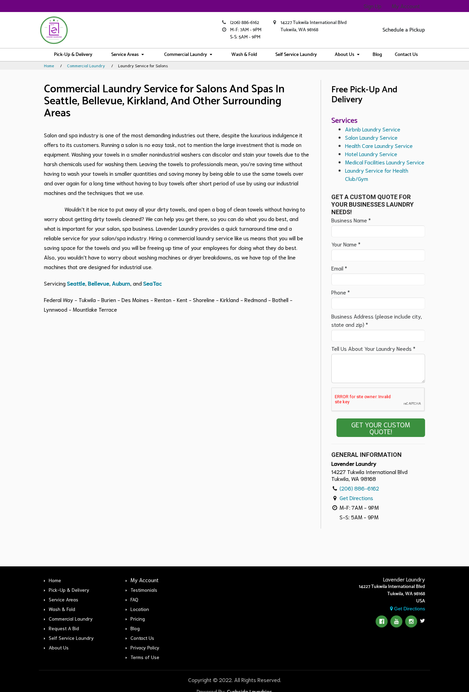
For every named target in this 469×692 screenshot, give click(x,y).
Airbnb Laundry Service (372, 128)
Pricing (137, 618)
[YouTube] (396, 621)
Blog (377, 55)
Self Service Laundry (296, 55)
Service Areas (125, 55)
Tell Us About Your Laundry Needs (373, 348)
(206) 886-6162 (244, 23)
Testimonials (143, 590)
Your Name (346, 243)
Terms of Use (144, 657)
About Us (344, 55)
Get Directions (356, 497)
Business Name (351, 219)
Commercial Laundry (185, 55)
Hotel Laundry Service (371, 153)
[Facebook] (382, 621)
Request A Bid (64, 628)
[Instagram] (411, 621)
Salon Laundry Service (371, 137)
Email (339, 268)
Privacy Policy (144, 647)
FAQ (134, 599)
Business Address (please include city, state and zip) (376, 320)
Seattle (76, 283)
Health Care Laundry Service (379, 145)
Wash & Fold (244, 55)
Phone (340, 292)
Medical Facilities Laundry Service (384, 161)
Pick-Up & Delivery (73, 55)
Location (139, 609)
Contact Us (406, 55)
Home (49, 65)
